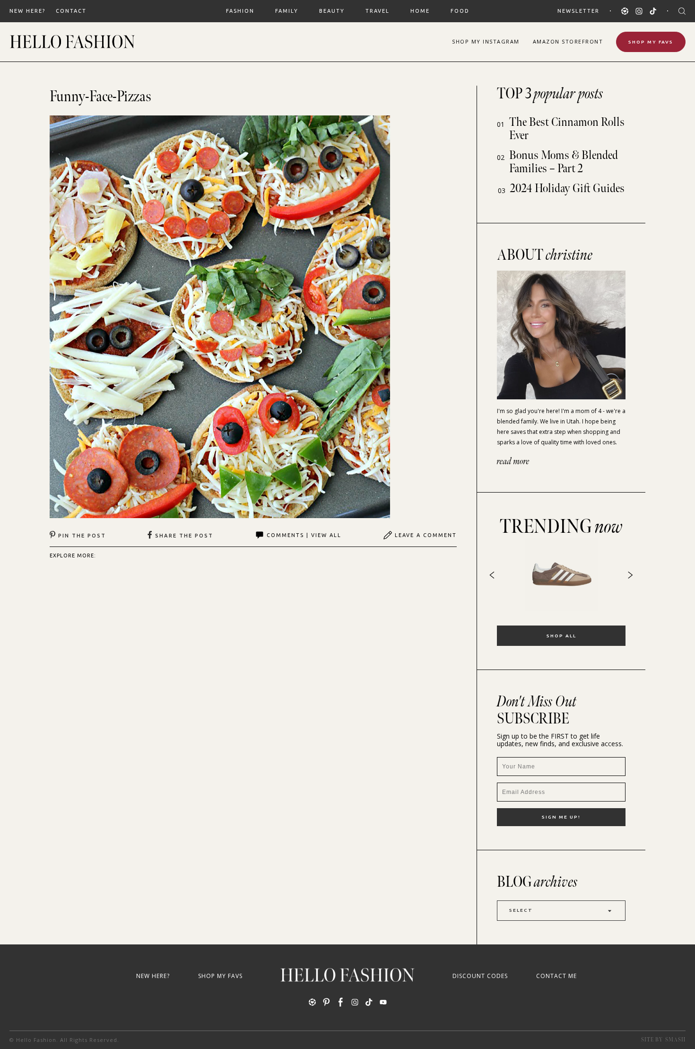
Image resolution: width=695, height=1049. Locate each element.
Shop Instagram (486, 41)
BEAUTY (332, 11)
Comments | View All (304, 535)
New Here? (27, 11)
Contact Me (556, 976)
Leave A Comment (426, 535)
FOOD (460, 11)
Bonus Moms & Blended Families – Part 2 (563, 162)
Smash (675, 1039)
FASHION (240, 11)
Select (521, 910)
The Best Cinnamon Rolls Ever (567, 129)
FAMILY (286, 11)
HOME (420, 11)
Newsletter (578, 11)
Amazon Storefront (568, 41)
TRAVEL (377, 11)
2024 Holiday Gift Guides (567, 188)
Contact (71, 11)
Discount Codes (480, 976)
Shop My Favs (650, 41)
